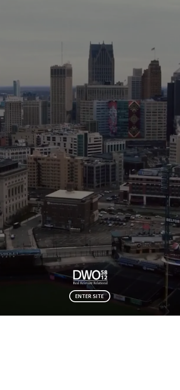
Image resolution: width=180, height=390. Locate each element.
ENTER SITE (89, 295)
